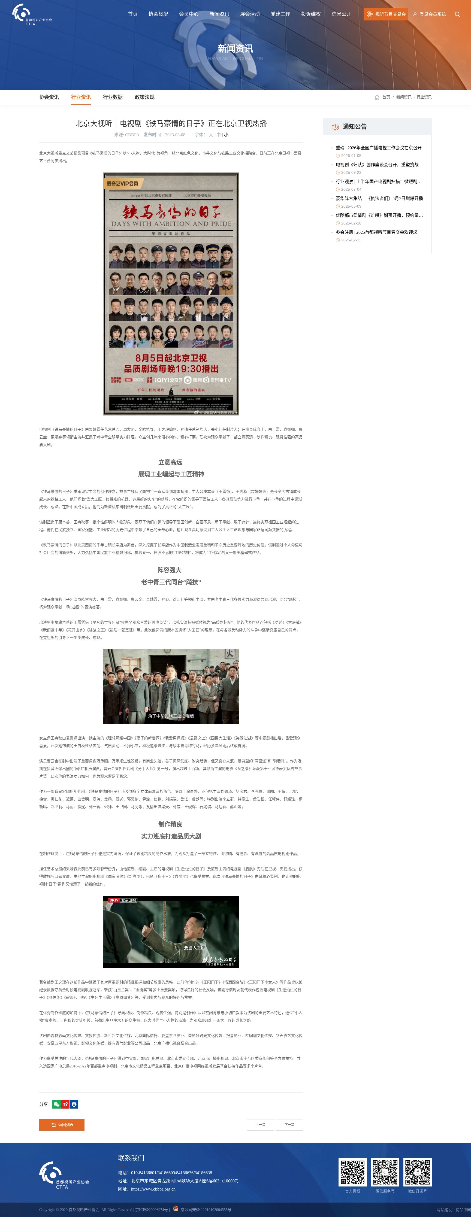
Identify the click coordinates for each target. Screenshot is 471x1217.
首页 (133, 14)
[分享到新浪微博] (65, 1104)
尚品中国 (463, 1210)
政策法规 (145, 97)
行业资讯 (81, 97)
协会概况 (158, 14)
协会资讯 (49, 97)
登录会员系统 (433, 14)
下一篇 (289, 1125)
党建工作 (280, 14)
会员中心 (189, 14)
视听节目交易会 (390, 14)
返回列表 (66, 1125)
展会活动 (250, 14)
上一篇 (260, 1125)
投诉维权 (311, 14)
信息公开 (341, 14)
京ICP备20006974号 (151, 1210)
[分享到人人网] (74, 1104)
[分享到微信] (56, 1104)
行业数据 (113, 97)
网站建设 (444, 1210)
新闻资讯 (219, 14)
